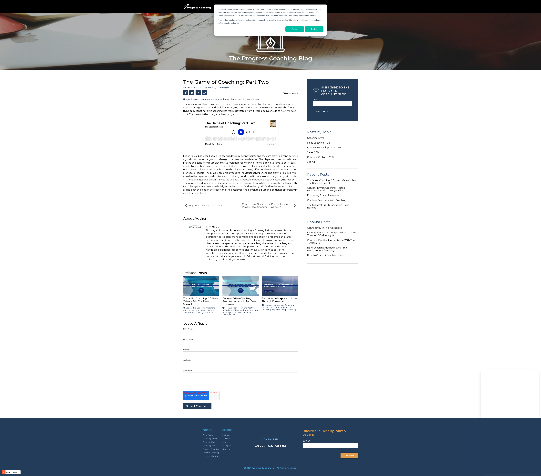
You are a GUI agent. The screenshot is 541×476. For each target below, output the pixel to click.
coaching (315, 138)
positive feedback (239, 310)
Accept (294, 29)
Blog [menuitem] (224, 442)
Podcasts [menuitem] (226, 435)
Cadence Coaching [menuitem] (211, 452)
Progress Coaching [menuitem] (211, 449)
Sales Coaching (318, 142)
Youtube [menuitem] (226, 438)
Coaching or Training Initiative (201, 99)
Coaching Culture (227, 99)
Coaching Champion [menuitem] (211, 442)
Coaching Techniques (248, 99)
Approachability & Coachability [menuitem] (211, 456)
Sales (313, 152)
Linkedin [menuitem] (226, 449)
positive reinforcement (236, 308)
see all (311, 162)
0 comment (291, 93)
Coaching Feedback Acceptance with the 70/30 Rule (331, 241)
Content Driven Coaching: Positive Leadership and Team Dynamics (326, 189)
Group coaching (288, 310)
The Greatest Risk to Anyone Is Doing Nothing (328, 206)
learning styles (198, 310)
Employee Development (324, 147)
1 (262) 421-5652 (276, 445)
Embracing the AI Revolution (323, 195)
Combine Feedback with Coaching (326, 200)
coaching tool (229, 315)
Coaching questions (203, 312)
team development (243, 312)
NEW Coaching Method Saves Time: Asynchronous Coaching (327, 249)
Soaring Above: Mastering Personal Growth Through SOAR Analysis (331, 234)
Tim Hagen (224, 87)
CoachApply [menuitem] (208, 435)
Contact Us (270, 439)
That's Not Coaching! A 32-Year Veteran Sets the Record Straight (331, 181)
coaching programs (271, 310)
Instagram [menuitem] (226, 445)
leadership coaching (195, 308)
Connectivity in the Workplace (324, 228)
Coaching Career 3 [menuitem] (210, 438)
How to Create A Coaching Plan (325, 255)
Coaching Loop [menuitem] (209, 445)
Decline (314, 29)
